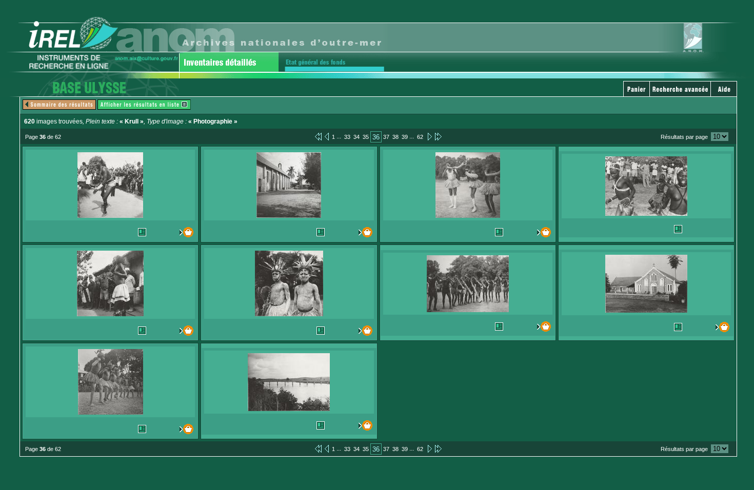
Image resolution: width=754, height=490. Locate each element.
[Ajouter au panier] (184, 232)
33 (347, 137)
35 (366, 137)
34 (356, 137)
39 (405, 137)
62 (420, 137)
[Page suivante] (429, 136)
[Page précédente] (326, 136)
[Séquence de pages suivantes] (438, 136)
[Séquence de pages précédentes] (318, 136)
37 (386, 137)
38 (395, 137)
